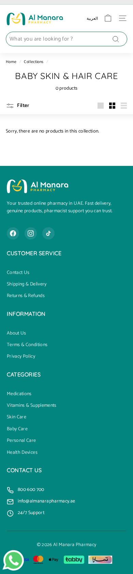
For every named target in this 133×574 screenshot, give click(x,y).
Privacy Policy (21, 356)
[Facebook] (13, 233)
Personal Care (21, 441)
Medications (19, 394)
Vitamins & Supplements (32, 405)
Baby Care (17, 429)
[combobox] (66, 39)
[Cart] (108, 18)
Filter (22, 105)
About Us (16, 333)
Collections (33, 62)
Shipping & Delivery (27, 284)
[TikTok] (48, 233)
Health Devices (22, 452)
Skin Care (16, 417)
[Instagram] (31, 233)
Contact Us (18, 273)
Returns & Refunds (26, 296)
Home (11, 62)
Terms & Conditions (27, 345)
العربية (92, 18)
